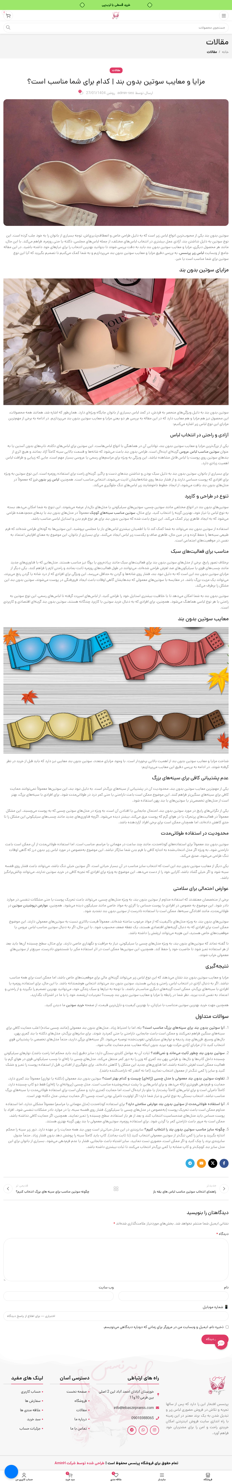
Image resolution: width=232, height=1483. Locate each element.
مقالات (212, 52)
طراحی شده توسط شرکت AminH (79, 1463)
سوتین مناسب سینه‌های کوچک (112, 512)
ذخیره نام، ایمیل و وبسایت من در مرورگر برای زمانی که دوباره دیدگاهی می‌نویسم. (163, 1327)
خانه (225, 52)
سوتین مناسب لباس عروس (199, 451)
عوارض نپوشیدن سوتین (30, 905)
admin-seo (125, 93)
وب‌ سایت (106, 1287)
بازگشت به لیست (116, 1188)
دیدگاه (222, 1234)
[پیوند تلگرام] (190, 1163)
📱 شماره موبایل (216, 1307)
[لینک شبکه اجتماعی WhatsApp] (143, 1430)
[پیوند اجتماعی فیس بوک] (224, 1163)
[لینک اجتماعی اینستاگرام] (154, 1430)
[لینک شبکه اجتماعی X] (212, 1163)
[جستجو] (8, 27)
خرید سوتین (75, 1005)
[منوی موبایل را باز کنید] (224, 15)
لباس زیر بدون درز (46, 479)
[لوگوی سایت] (116, 15)
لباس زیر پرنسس (191, 253)
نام (226, 1287)
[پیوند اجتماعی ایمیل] (201, 1163)
